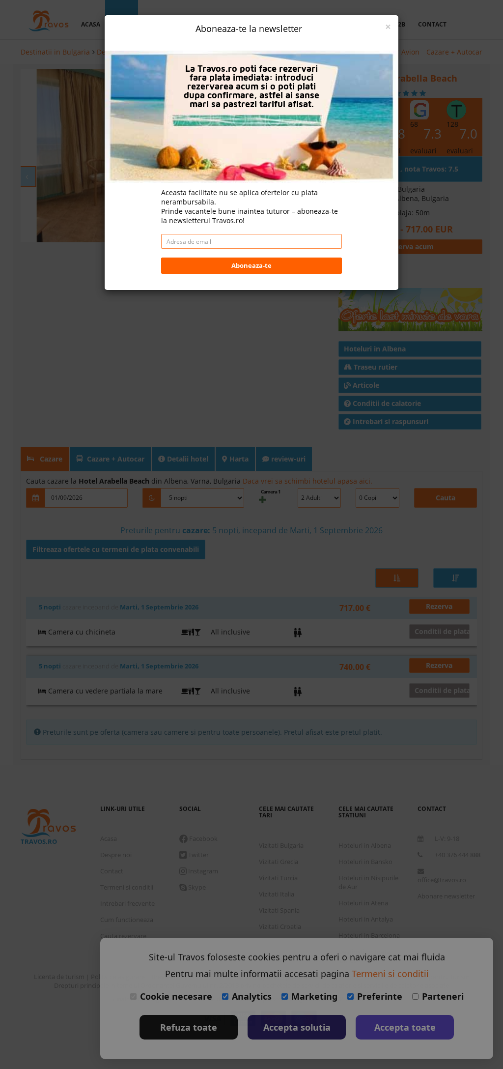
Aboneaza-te (251, 265)
